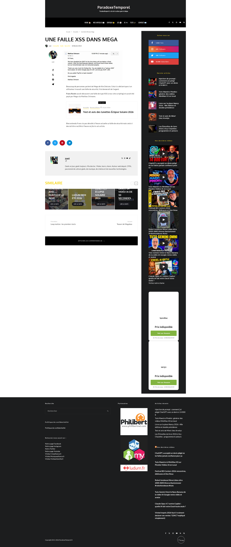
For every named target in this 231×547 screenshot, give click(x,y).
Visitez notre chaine (156, 283)
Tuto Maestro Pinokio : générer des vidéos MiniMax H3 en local (168, 94)
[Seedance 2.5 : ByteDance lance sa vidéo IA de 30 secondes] (126, 199)
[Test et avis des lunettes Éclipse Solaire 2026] (103, 199)
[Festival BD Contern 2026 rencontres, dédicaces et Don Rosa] (164, 198)
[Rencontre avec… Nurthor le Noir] (56, 199)
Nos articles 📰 (98, 22)
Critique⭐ (111, 22)
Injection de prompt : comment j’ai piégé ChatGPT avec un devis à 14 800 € (168, 82)
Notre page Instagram (53, 446)
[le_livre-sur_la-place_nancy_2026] (152, 105)
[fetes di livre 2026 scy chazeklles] (152, 129)
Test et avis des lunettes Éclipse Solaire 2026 (108, 111)
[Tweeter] (53, 75)
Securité (67, 46)
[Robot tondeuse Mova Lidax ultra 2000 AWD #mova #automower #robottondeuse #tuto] (164, 219)
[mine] (152, 117)
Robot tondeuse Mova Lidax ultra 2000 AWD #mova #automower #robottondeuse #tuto (169, 483)
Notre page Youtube (52, 451)
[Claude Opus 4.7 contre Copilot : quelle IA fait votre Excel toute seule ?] (164, 266)
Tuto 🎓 (133, 22)
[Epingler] (53, 79)
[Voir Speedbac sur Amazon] (164, 304)
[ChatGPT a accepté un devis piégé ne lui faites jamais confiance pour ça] (152, 82)
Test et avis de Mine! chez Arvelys (167, 117)
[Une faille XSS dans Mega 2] (93, 66)
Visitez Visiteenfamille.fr (54, 459)
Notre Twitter (50, 449)
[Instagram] (176, 22)
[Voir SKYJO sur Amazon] (164, 353)
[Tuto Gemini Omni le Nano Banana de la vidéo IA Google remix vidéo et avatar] (164, 243)
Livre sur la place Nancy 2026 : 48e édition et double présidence (169, 105)
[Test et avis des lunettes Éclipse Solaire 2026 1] (75, 110)
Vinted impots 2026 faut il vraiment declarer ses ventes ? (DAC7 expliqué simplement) (170, 515)
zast (50, 46)
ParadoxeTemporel (113, 7)
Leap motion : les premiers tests (63, 223)
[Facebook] (169, 22)
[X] (173, 22)
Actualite (56, 46)
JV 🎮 (126, 22)
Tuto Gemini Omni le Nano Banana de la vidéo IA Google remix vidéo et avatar (170, 494)
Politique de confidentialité (55, 428)
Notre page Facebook (53, 444)
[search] (108, 411)
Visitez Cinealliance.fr (53, 454)
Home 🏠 (88, 22)
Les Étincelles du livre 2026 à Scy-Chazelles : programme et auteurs (168, 128)
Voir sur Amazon (163, 333)
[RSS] (180, 533)
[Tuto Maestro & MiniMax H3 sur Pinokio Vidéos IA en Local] (152, 94)
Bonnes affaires (95, 107)
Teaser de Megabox (124, 223)
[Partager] (53, 70)
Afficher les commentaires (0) (90, 241)
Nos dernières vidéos (165, 447)
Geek (61, 46)
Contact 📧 (142, 22)
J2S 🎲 (119, 22)
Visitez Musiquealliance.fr (54, 456)
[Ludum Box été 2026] (79, 199)
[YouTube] (180, 22)
